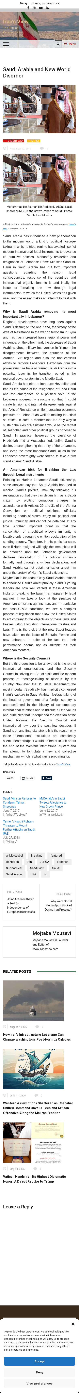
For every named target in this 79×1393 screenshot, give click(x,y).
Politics (35, 141)
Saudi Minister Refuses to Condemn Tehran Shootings (19, 802)
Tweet (9, 778)
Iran (29, 861)
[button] (73, 1324)
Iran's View (16, 22)
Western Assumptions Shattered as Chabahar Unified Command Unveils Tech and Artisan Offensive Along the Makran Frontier (38, 1108)
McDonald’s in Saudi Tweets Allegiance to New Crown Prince (53, 802)
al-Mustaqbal (14, 855)
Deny (39, 1372)
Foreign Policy (15, 141)
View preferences (39, 1383)
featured (56, 855)
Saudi (56, 868)
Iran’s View (63, 764)
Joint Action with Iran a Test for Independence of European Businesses (21, 905)
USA (33, 874)
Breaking (36, 855)
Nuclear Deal (14, 868)
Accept (39, 1361)
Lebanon (62, 861)
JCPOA (44, 861)
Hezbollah (12, 861)
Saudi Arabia (14, 874)
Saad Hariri (37, 868)
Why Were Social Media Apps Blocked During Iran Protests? (58, 905)
